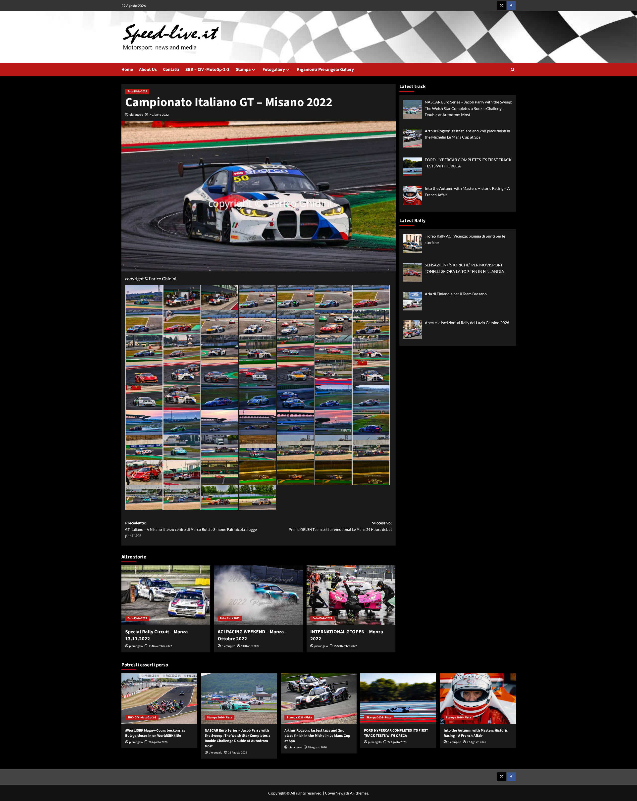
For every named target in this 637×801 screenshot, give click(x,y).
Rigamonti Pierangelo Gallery (325, 69)
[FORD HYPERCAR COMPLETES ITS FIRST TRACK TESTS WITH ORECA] (398, 698)
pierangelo (136, 114)
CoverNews (335, 793)
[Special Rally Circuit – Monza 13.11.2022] (165, 595)
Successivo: (340, 526)
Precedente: (191, 529)
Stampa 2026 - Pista (219, 717)
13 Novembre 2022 (160, 646)
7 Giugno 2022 (159, 114)
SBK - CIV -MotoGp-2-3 (141, 717)
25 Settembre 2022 (345, 646)
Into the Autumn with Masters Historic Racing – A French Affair (476, 733)
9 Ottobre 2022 (250, 646)
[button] (513, 69)
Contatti (171, 69)
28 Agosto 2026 (158, 742)
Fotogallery (274, 69)
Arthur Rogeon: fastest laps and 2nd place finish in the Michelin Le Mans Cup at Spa (317, 736)
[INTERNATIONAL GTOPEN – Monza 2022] (351, 595)
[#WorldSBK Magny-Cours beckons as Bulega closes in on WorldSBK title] (159, 698)
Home (127, 69)
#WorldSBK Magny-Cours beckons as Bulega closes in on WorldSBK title (155, 733)
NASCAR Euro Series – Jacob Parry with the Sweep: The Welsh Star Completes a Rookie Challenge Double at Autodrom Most (237, 738)
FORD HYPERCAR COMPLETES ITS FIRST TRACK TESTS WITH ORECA (396, 733)
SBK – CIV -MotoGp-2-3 (207, 69)
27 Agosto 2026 (396, 742)
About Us (148, 69)
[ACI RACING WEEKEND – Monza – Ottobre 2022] (258, 595)
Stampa (243, 69)
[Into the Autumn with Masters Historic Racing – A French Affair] (478, 698)
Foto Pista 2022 (137, 91)
